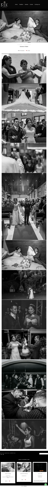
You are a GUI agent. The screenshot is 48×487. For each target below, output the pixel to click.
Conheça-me (37, 4)
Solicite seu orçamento (44, 453)
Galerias (26, 4)
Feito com (24, 486)
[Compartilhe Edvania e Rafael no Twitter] (1, 454)
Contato (31, 4)
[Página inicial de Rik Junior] (4, 4)
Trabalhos (21, 4)
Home (16, 4)
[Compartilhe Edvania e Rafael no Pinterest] (3, 454)
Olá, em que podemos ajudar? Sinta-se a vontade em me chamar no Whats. (39, 481)
